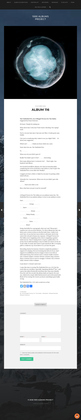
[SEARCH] (50, 7)
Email (44, 336)
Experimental (54, 293)
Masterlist (35, 2)
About (9, 2)
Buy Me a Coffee (40, 7)
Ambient (45, 293)
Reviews (23, 291)
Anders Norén (43, 403)
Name (22, 336)
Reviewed (45, 2)
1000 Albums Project (40, 17)
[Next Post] (79, 210)
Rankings (55, 2)
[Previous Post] (2, 210)
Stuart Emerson (25, 295)
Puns (72, 2)
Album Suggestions (21, 2)
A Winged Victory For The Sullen (32, 293)
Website (22, 344)
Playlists (64, 2)
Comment (23, 313)
